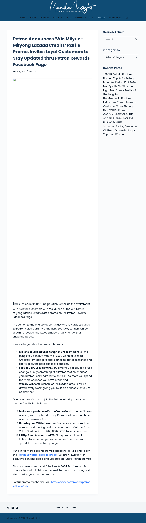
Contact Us (115, 18)
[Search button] (136, 39)
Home (23, 18)
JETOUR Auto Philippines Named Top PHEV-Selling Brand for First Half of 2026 (119, 78)
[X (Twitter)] (13, 508)
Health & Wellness (76, 18)
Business (44, 18)
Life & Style (58, 18)
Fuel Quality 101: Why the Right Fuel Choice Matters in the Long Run (120, 90)
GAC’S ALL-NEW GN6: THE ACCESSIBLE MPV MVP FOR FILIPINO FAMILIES (118, 118)
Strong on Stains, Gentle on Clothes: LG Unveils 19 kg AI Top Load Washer (120, 130)
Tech (91, 18)
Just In (32, 18)
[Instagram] (17, 508)
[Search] (127, 18)
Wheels (101, 18)
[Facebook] (8, 508)
